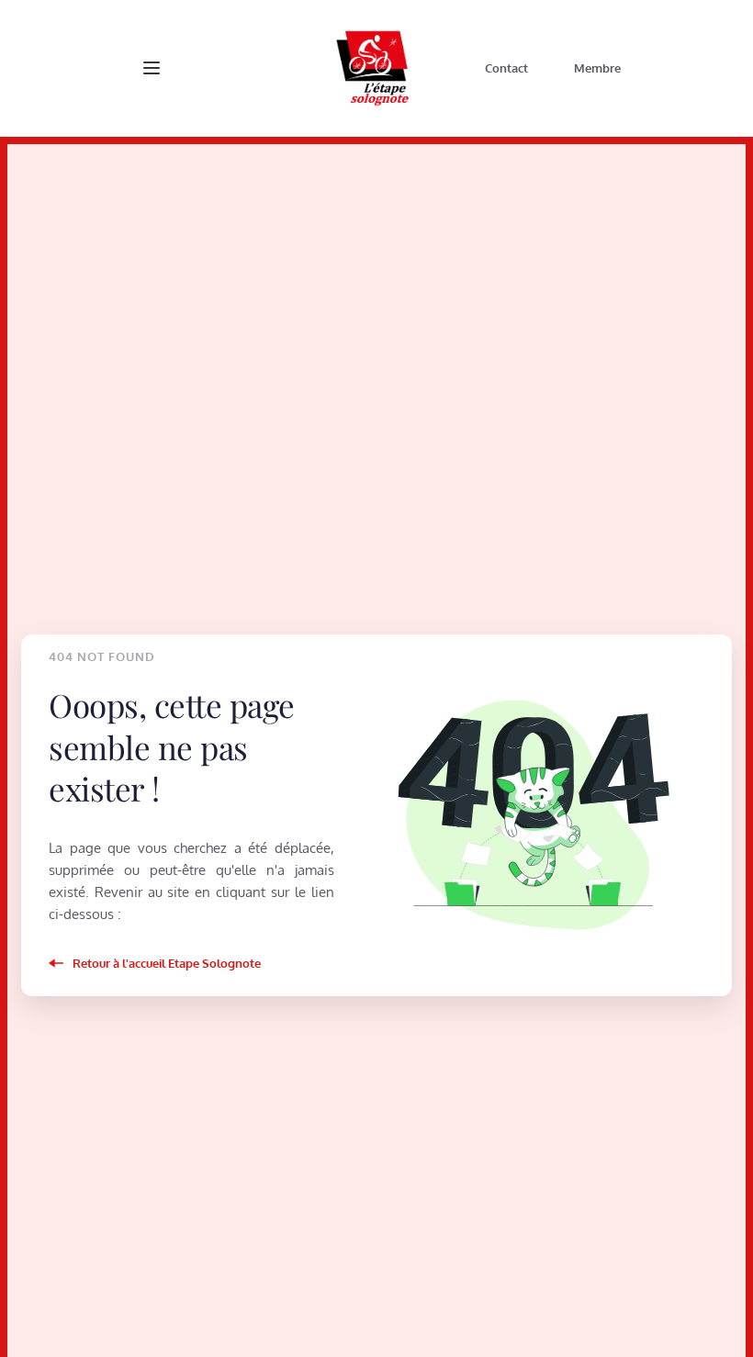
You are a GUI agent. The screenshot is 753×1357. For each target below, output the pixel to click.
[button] (151, 68)
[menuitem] (506, 68)
